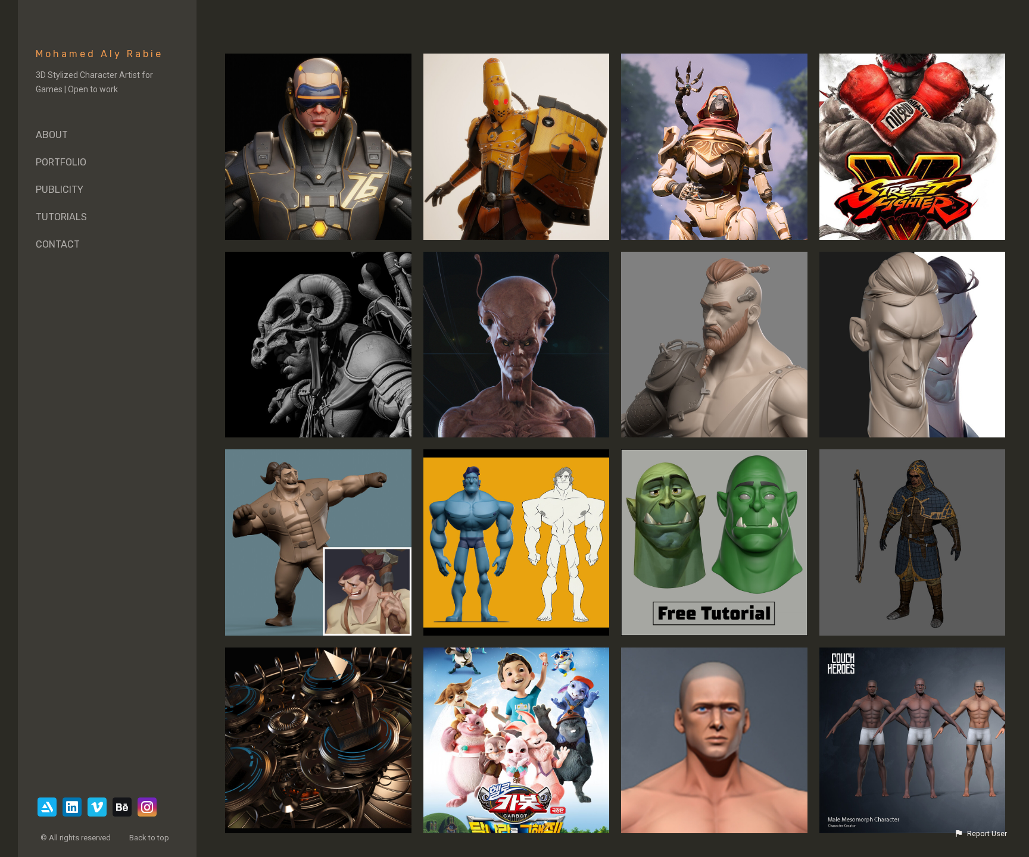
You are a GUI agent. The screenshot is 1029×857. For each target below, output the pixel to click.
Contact (58, 244)
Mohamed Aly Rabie (99, 54)
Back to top (150, 837)
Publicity (59, 189)
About (52, 134)
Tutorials (61, 217)
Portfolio (61, 162)
